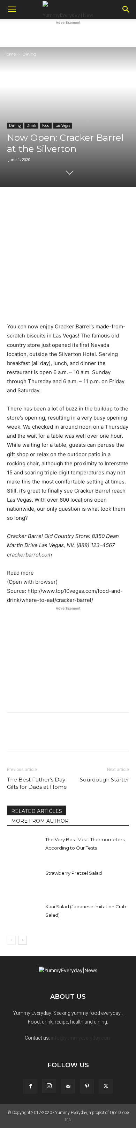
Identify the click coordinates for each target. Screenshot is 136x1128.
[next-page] (22, 940)
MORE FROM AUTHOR (40, 821)
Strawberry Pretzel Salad (73, 873)
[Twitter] (106, 1086)
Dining (29, 54)
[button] (12, 9)
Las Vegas (62, 125)
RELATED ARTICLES (36, 811)
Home (9, 54)
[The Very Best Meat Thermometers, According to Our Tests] (24, 847)
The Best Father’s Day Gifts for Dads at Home (37, 783)
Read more (20, 572)
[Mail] (68, 1086)
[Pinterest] (87, 1086)
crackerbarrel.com (29, 554)
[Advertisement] (68, 35)
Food (46, 125)
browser (45, 581)
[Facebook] (30, 1086)
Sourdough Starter (104, 779)
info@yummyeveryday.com (81, 1038)
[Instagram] (49, 1086)
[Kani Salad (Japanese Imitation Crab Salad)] (24, 914)
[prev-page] (11, 940)
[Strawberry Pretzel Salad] (24, 881)
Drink (31, 125)
